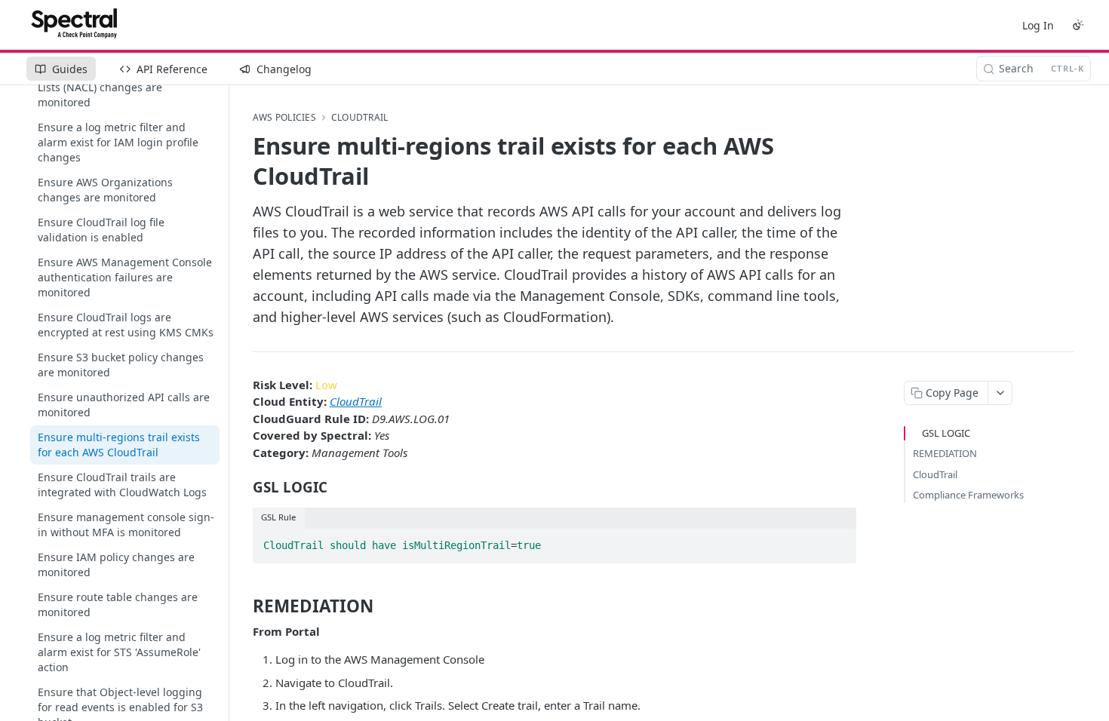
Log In (1038, 25)
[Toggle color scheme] (1078, 25)
